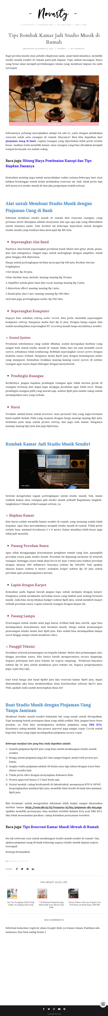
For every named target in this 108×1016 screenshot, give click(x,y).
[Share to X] (22, 869)
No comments (77, 49)
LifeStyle (23, 861)
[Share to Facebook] (17, 869)
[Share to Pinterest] (27, 869)
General (12, 861)
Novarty (58, 1014)
